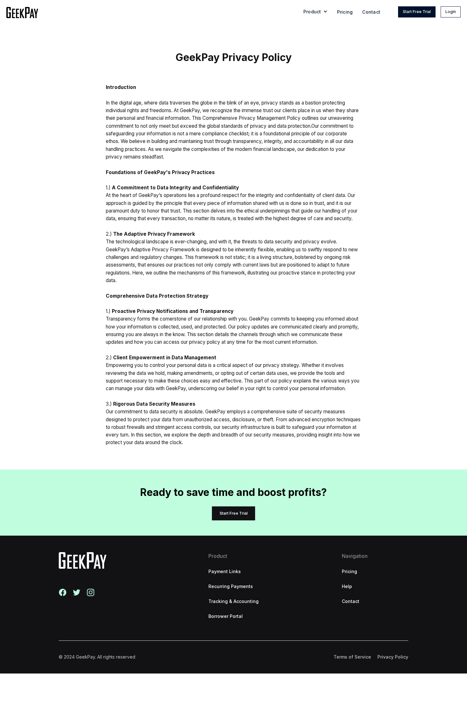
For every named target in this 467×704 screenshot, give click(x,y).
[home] (22, 12)
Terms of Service (352, 657)
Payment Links (224, 571)
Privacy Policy (392, 657)
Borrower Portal (225, 616)
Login (450, 11)
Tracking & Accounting (233, 601)
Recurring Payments (230, 586)
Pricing (345, 12)
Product (217, 556)
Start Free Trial (417, 11)
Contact (371, 12)
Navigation (355, 556)
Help (347, 586)
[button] (315, 13)
